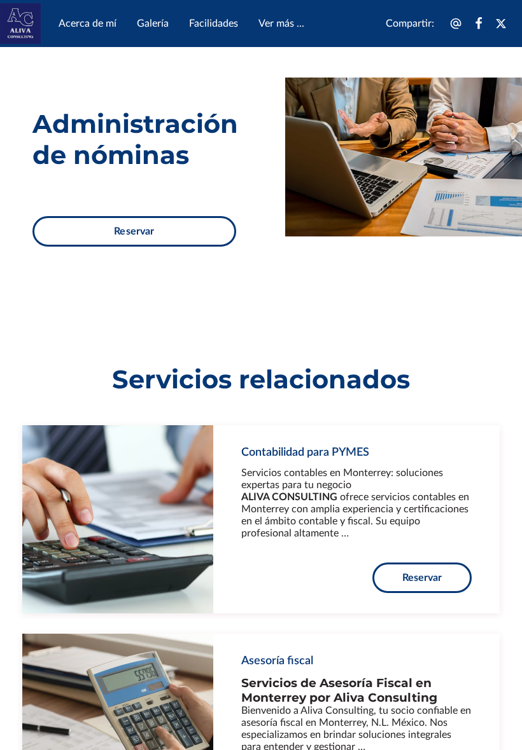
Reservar (134, 231)
